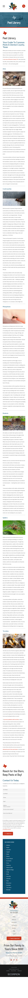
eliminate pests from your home (10, 749)
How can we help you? (7, 813)
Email (4, 801)
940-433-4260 (14, 912)
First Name (5, 789)
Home (14, 916)
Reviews (14, 928)
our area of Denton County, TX (11, 59)
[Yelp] (16, 960)
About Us (14, 919)
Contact (14, 933)
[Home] (13, 6)
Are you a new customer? (8, 809)
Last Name (5, 793)
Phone (4, 797)
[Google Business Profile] (11, 960)
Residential (14, 922)
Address (5, 805)
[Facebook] (14, 960)
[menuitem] (8, 970)
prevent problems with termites (11, 719)
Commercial (14, 925)
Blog (14, 930)
